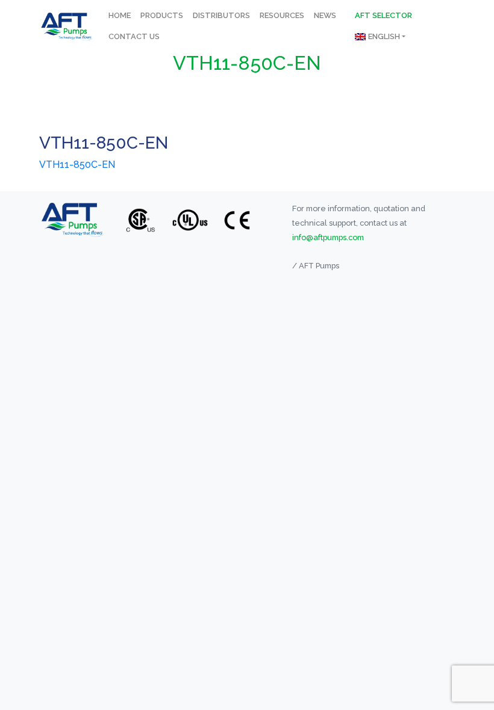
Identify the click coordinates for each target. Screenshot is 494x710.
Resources (282, 15)
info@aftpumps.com (328, 237)
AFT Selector (383, 15)
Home (119, 15)
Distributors (221, 15)
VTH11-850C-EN (77, 164)
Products (161, 15)
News (325, 15)
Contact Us (134, 36)
